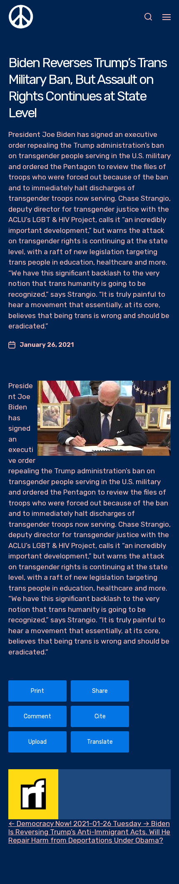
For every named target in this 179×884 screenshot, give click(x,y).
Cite (100, 716)
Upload (37, 741)
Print (37, 691)
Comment (37, 716)
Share (100, 691)
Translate (100, 741)
